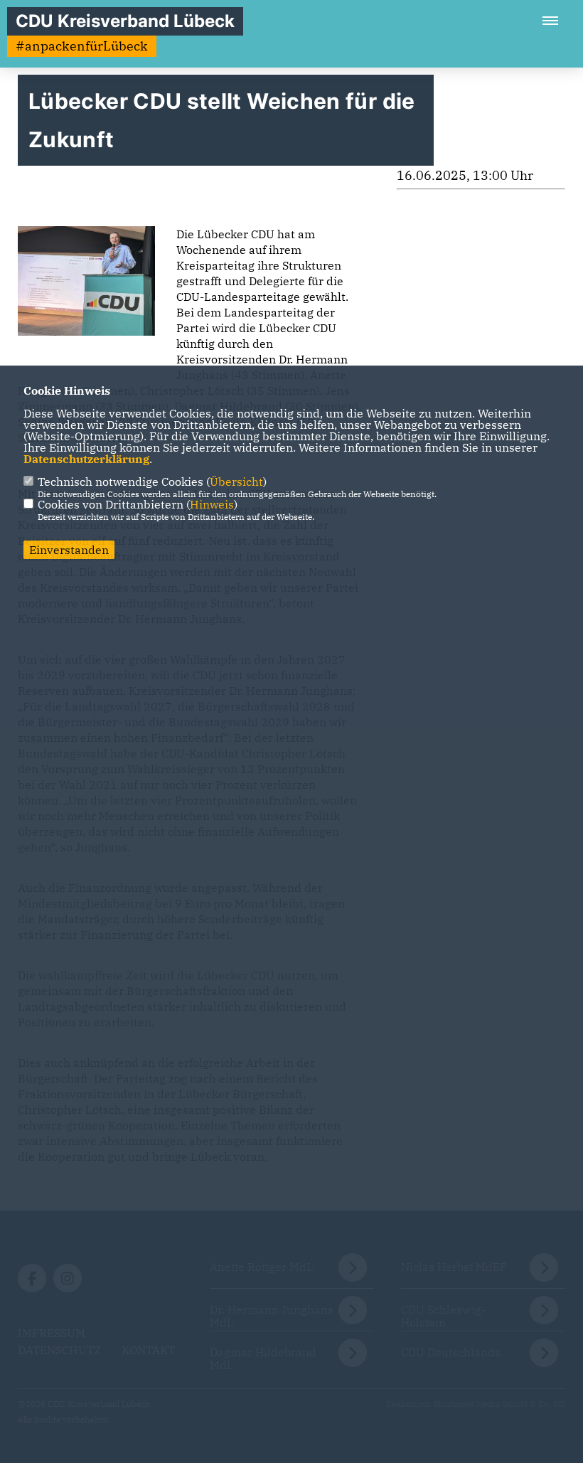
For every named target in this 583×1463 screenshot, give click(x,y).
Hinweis (212, 504)
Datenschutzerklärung (86, 459)
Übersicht (236, 481)
